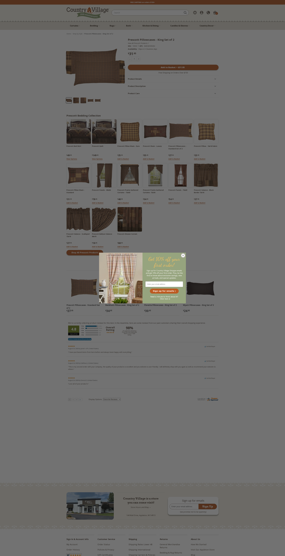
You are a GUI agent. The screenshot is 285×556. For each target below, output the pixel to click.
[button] (164, 291)
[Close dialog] (183, 255)
